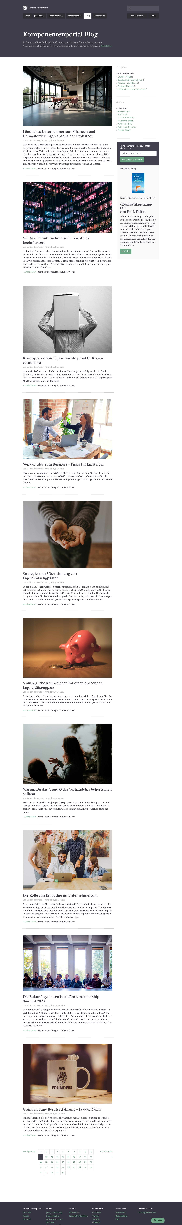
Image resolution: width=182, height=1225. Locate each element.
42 (46, 1172)
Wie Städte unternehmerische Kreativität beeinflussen (57, 241)
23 (52, 1162)
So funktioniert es (56, 16)
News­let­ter (106, 46)
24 (57, 1162)
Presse (26, 1216)
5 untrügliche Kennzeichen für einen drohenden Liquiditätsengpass (63, 685)
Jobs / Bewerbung (54, 1213)
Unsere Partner (53, 1216)
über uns (27, 1213)
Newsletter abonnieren (132, 160)
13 (52, 1157)
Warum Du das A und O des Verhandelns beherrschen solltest (67, 792)
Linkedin (96, 1222)
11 (41, 1157)
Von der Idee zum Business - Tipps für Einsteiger (63, 464)
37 (74, 1167)
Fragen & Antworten (78, 1216)
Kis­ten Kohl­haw (125, 124)
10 (91, 1151)
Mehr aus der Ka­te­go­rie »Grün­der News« (56, 169)
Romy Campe (124, 111)
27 (74, 1162)
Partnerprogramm (54, 1219)
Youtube (96, 1219)
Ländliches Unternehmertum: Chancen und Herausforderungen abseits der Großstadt (59, 134)
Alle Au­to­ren (122, 108)
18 (80, 1157)
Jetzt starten (39, 16)
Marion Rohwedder (35, 140)
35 (63, 1167)
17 (74, 1157)
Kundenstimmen (75, 16)
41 (41, 1172)
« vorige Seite (29, 1151)
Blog (88, 16)
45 (63, 1172)
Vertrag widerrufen (147, 1213)
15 (63, 1157)
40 (91, 1167)
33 (52, 1167)
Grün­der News (124, 77)
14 (57, 1157)
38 (80, 1167)
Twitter (95, 1216)
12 (46, 1157)
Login (153, 16)
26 (69, 1162)
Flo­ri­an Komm (124, 130)
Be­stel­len (125, 251)
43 (52, 1172)
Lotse (159, 1220)
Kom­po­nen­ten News (127, 83)
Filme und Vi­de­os (125, 86)
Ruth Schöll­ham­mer (127, 127)
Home (27, 16)
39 (85, 1167)
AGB (117, 1219)
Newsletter (74, 1213)
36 (69, 1167)
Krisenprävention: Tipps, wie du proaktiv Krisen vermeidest (63, 361)
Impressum (120, 1213)
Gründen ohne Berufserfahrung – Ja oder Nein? (62, 1109)
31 (41, 1167)
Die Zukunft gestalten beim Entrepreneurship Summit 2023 (61, 999)
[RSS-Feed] (133, 73)
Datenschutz (99, 16)
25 (63, 1162)
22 (46, 1162)
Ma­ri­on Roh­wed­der (126, 118)
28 (80, 1162)
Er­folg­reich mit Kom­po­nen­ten (131, 89)
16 (69, 1157)
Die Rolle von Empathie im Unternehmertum (60, 896)
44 (57, 1172)
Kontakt (26, 1219)
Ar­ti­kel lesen (30, 169)
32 (46, 1167)
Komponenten (137, 16)
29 (85, 1162)
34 (57, 1167)
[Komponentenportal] (35, 8)
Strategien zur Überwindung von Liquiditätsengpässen (50, 576)
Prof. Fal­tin (123, 114)
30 (91, 1162)
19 (85, 1157)
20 (91, 1157)
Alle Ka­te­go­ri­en (125, 74)
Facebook (96, 1213)
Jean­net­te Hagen (125, 121)
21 (41, 1162)
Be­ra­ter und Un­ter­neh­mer (130, 80)
